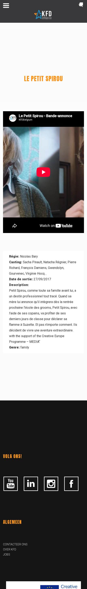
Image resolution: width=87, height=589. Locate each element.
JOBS (6, 554)
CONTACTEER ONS (15, 544)
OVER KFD (9, 549)
